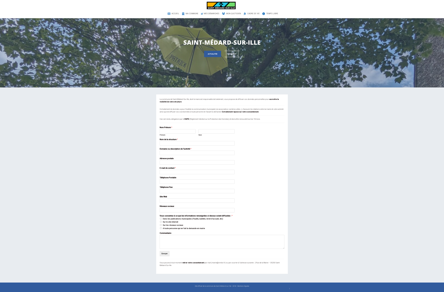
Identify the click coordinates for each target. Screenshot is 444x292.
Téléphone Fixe (166, 187)
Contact (232, 54)
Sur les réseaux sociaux (173, 225)
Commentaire (165, 233)
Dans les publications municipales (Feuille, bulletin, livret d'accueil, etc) (193, 219)
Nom (200, 135)
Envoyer (165, 254)
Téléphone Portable (168, 178)
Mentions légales (243, 286)
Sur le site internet (170, 222)
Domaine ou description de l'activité (175, 149)
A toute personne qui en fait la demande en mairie (184, 228)
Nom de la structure (169, 139)
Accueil (175, 13)
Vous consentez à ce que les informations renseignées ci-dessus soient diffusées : (196, 216)
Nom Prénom (166, 127)
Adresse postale (167, 158)
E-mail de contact (168, 168)
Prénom (162, 135)
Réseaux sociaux (167, 206)
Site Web (163, 197)
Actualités (212, 54)
